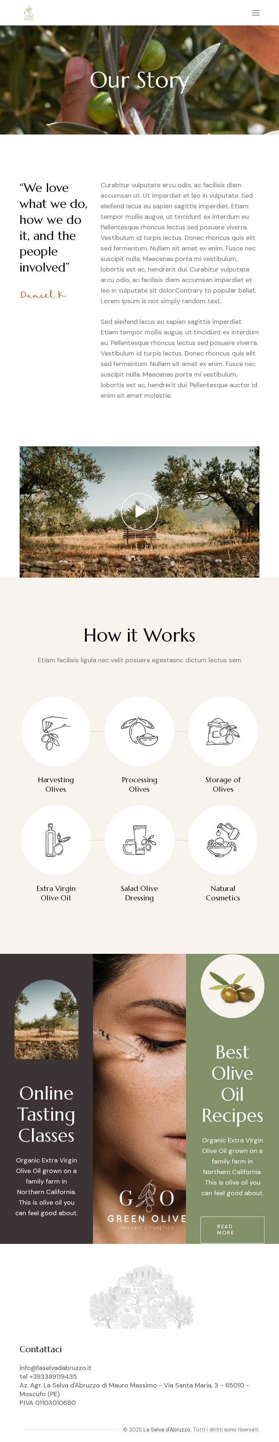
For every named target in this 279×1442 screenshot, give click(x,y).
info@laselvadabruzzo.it (56, 1367)
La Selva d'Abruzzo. (167, 1429)
